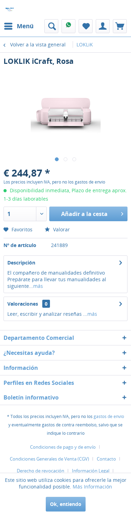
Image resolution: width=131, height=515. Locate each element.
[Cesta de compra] (120, 26)
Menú (25, 26)
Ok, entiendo (65, 504)
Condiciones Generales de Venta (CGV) (49, 459)
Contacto (106, 459)
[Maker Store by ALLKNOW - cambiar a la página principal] (9, 9)
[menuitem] (18, 26)
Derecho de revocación (40, 471)
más (38, 286)
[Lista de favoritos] (86, 26)
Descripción (21, 262)
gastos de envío (109, 416)
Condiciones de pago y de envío (63, 447)
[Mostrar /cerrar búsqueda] (51, 26)
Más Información (92, 486)
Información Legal (90, 471)
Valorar (61, 229)
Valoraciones (22, 303)
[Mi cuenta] (103, 26)
